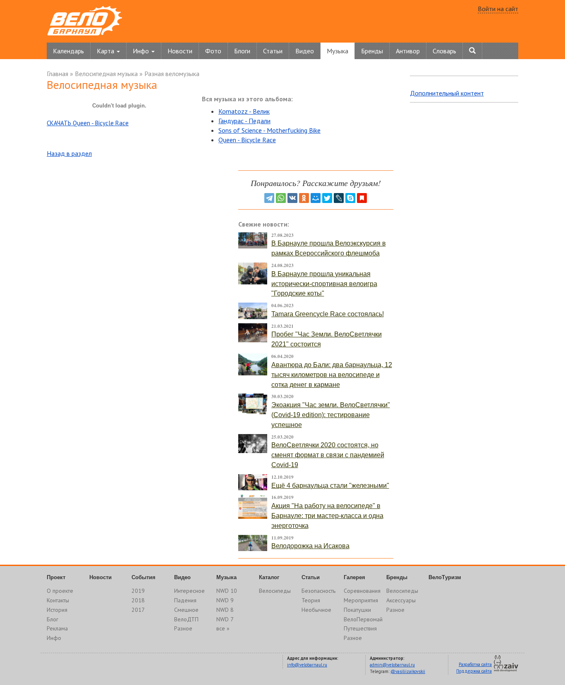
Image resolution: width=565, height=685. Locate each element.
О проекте (60, 590)
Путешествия (360, 628)
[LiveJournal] (339, 198)
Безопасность (318, 590)
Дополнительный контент (447, 93)
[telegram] (269, 198)
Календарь (68, 51)
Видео (304, 51)
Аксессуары (401, 600)
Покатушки (357, 609)
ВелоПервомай (363, 619)
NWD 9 (225, 600)
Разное (183, 628)
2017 (138, 609)
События (144, 577)
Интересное (189, 590)
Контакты (58, 600)
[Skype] (350, 198)
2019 (138, 590)
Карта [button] (106, 51)
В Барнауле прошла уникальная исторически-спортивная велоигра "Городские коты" (324, 283)
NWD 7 (225, 619)
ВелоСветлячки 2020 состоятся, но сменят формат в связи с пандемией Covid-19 (327, 455)
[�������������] (304, 198)
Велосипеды (275, 590)
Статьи (272, 51)
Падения (185, 600)
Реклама (57, 628)
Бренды (372, 51)
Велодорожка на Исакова (310, 545)
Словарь (444, 51)
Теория (311, 600)
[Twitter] (327, 198)
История (57, 609)
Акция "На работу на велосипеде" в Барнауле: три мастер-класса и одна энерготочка (327, 515)
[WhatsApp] (281, 198)
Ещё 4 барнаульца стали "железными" (330, 485)
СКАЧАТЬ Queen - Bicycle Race (88, 123)
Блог (52, 619)
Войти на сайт (498, 9)
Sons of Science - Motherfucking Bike (269, 130)
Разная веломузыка (171, 73)
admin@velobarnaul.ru (392, 665)
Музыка (337, 51)
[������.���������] (362, 198)
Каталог (269, 577)
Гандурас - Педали (244, 121)
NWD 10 (226, 590)
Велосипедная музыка (106, 73)
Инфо (54, 638)
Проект (56, 577)
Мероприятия (361, 600)
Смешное (186, 609)
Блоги (242, 51)
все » (223, 628)
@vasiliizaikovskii (407, 671)
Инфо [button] (142, 51)
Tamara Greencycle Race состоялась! (327, 313)
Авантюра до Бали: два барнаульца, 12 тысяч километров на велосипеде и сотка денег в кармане (331, 374)
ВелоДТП (186, 619)
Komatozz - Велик (244, 111)
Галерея (354, 577)
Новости (180, 51)
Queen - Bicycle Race (247, 140)
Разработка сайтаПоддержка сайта (474, 667)
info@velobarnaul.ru (307, 665)
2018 (138, 600)
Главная (57, 73)
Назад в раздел (69, 153)
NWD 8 (225, 609)
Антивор (408, 51)
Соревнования (362, 590)
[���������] (292, 198)
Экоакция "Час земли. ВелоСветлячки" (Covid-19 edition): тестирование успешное (330, 414)
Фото (213, 51)
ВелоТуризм (445, 577)
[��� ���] (316, 198)
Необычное (316, 609)
